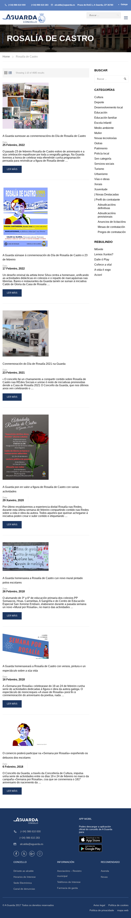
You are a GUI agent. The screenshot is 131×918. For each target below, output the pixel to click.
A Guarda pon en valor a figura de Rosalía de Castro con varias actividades (41, 489)
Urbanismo (101, 174)
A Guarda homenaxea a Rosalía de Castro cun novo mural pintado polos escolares (43, 580)
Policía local (101, 153)
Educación (100, 112)
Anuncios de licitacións (112, 221)
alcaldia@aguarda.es (65, 5)
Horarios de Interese (24, 877)
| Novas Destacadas (106, 194)
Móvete (98, 249)
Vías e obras (102, 179)
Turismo (99, 168)
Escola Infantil (102, 122)
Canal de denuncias (24, 888)
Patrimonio (100, 148)
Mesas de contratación (111, 226)
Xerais (98, 184)
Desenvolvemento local (108, 107)
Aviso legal (99, 905)
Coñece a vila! (103, 264)
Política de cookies (118, 905)
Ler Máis (14, 170)
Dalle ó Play (101, 259)
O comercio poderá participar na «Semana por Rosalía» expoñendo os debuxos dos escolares (45, 755)
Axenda (105, 871)
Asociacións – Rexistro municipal (69, 873)
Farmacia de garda (67, 888)
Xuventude (100, 189)
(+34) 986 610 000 (17, 5)
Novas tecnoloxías (105, 138)
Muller (98, 133)
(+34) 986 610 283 (39, 5)
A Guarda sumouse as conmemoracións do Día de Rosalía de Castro (44, 135)
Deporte (99, 102)
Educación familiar (105, 117)
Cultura (98, 97)
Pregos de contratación (112, 232)
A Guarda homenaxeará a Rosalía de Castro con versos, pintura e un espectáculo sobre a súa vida (44, 668)
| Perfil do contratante (107, 199)
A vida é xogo (102, 269)
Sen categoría (102, 158)
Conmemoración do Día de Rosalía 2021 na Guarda (34, 363)
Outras (98, 143)
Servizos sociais (104, 163)
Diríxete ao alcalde (23, 871)
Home (6, 56)
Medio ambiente (104, 127)
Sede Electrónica (22, 882)
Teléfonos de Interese (69, 882)
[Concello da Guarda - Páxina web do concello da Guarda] (24, 18)
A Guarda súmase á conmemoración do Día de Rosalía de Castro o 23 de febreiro (45, 257)
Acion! (98, 274)
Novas (104, 877)
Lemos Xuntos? (103, 254)
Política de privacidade (102, 910)
